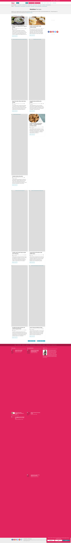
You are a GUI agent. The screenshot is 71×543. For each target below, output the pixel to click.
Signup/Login (58, 0)
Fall (42, 28)
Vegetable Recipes (17, 6)
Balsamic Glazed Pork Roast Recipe (35, 413)
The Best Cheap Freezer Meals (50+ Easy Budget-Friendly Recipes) (35, 351)
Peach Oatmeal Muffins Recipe (36, 327)
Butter (16, 29)
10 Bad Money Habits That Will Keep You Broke (35, 475)
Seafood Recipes (44, 6)
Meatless (19, 15)
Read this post (32, 35)
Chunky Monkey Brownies (17, 176)
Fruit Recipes (28, 6)
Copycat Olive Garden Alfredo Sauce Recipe (18, 350)
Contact (54, 0)
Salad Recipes (33, 6)
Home (12, 15)
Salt (43, 28)
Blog (51, 0)
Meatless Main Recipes (38, 6)
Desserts (16, 178)
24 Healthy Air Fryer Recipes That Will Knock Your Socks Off (19, 418)
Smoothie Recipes (23, 6)
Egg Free (14, 29)
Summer (31, 127)
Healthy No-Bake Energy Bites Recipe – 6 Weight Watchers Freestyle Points (36, 124)
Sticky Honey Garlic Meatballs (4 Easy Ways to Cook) (19, 413)
